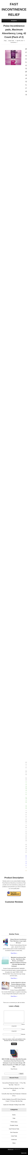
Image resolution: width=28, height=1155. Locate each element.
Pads (5, 40)
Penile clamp (14, 1121)
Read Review (14, 1069)
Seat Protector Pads (14, 1129)
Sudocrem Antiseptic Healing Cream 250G (14, 1104)
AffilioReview (10, 1149)
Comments (13, 42)
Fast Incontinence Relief (14, 9)
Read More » (14, 953)
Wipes (14, 1143)
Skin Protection (14, 1132)
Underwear (14, 1139)
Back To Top (23, 1153)
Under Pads (11, 40)
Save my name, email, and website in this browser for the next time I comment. (14, 1039)
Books (14, 1114)
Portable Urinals (14, 1125)
